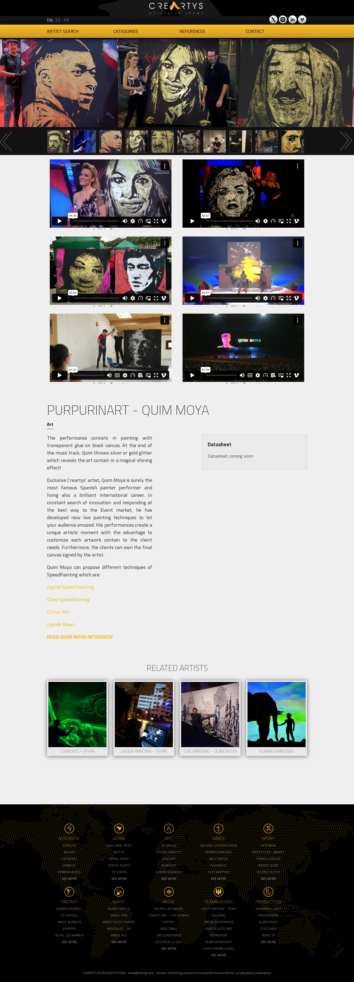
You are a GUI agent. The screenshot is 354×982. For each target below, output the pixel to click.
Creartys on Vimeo (302, 19)
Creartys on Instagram (283, 19)
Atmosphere (268, 915)
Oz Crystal (69, 915)
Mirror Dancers (218, 852)
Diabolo (69, 865)
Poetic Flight (119, 865)
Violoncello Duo (169, 941)
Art (50, 424)
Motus (119, 852)
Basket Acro (268, 865)
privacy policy (245, 972)
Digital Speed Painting (70, 587)
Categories (125, 31)
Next (346, 141)
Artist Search (63, 31)
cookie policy (263, 972)
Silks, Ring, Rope (119, 845)
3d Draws (168, 845)
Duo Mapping (218, 872)
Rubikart (169, 865)
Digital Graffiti (169, 852)
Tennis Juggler (268, 858)
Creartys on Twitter (273, 19)
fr (66, 20)
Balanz (69, 852)
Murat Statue (119, 908)
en (50, 20)
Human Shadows (168, 872)
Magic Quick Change (119, 922)
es (58, 20)
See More (69, 878)
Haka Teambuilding (218, 948)
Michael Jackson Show (218, 845)
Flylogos (119, 872)
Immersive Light (268, 908)
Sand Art (169, 858)
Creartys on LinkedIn (292, 19)
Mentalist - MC (119, 928)
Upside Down (61, 624)
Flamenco (218, 865)
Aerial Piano (119, 858)
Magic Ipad (119, 915)
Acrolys (69, 845)
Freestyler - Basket (268, 852)
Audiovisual (268, 922)
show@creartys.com (141, 972)
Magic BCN (119, 935)
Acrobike (268, 845)
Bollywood (218, 858)
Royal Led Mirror (69, 935)
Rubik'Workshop (218, 941)
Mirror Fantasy (69, 908)
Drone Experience (218, 922)
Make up (268, 935)
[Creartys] (177, 8)
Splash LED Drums (168, 908)
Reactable (168, 928)
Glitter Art (58, 612)
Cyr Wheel (69, 858)
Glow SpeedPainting (68, 599)
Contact (255, 31)
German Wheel (69, 872)
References (192, 31)
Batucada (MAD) (169, 935)
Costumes (268, 928)
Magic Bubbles (69, 922)
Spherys (69, 928)
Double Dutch (268, 872)
